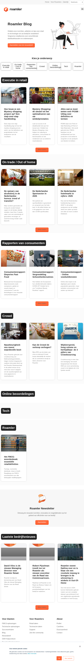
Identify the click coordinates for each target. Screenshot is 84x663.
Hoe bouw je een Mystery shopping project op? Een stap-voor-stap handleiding (13, 114)
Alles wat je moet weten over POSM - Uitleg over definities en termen (70, 114)
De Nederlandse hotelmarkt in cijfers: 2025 (68, 193)
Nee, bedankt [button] (68, 658)
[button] (82, 9)
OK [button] (59, 658)
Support (32, 629)
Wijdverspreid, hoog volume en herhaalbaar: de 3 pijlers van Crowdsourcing (69, 350)
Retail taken (33, 623)
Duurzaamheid (62, 629)
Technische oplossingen (11, 626)
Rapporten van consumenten (31, 66)
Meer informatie (32, 653)
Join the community (36, 633)
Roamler (77, 66)
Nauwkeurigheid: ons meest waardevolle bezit (12, 347)
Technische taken (35, 626)
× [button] (80, 646)
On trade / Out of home (18, 66)
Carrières (60, 626)
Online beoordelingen (56, 66)
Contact (59, 633)
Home (47, 2)
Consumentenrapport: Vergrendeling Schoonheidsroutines (43, 274)
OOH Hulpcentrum (8, 639)
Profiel (59, 623)
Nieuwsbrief (6, 636)
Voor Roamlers (56, 2)
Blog (3, 633)
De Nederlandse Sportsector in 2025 (40, 193)
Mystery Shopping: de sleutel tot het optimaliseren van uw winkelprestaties (41, 114)
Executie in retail (6, 66)
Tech (66, 66)
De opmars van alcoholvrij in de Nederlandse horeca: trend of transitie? (12, 196)
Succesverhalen (8, 629)
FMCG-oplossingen (9, 623)
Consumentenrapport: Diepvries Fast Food (15, 274)
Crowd (42, 66)
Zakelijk (65, 2)
